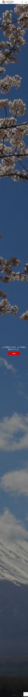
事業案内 (14, 353)
